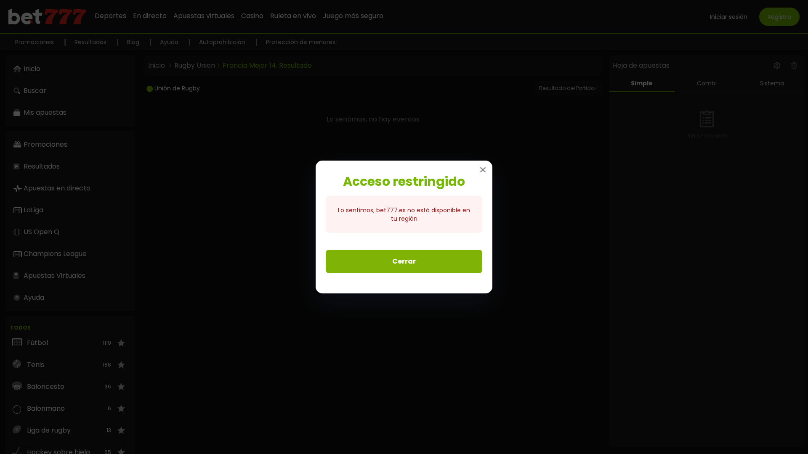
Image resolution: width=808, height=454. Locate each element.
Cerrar (404, 261)
